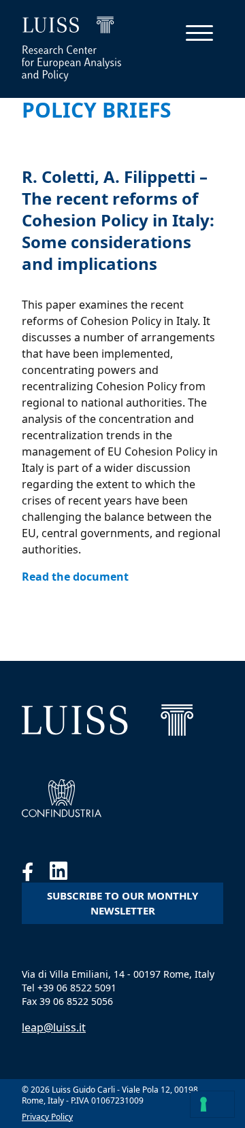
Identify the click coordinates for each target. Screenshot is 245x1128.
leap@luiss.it (54, 1027)
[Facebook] (36, 874)
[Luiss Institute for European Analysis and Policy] (107, 720)
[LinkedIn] (65, 874)
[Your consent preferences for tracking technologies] (212, 1104)
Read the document (75, 576)
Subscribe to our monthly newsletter (122, 903)
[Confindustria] (61, 798)
